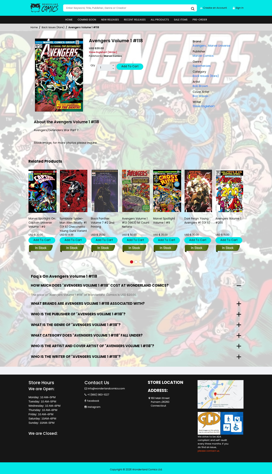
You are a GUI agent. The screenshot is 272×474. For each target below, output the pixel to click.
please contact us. (209, 450)
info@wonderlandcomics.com (106, 388)
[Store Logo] (44, 8)
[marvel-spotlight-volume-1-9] (136, 191)
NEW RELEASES (110, 19)
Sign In (239, 8)
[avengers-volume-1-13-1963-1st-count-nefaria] (105, 191)
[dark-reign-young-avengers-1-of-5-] (167, 191)
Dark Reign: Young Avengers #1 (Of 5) (166, 221)
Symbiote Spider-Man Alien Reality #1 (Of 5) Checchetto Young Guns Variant (42, 225)
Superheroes (202, 66)
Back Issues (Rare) (53, 27)
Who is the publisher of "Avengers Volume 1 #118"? (78, 314)
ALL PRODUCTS (160, 19)
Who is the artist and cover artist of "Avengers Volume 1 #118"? (92, 346)
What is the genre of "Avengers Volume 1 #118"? (76, 324)
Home (34, 27)
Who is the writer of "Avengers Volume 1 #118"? (76, 356)
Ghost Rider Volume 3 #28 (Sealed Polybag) (228, 223)
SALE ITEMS (180, 19)
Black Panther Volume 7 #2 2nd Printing (71, 223)
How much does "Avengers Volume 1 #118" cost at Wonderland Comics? (100, 285)
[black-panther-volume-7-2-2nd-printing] (74, 191)
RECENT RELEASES (135, 19)
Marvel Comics (203, 56)
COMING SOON (87, 19)
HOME (69, 19)
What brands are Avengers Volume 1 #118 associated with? (88, 303)
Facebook (93, 401)
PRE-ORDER (200, 19)
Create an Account (215, 8)
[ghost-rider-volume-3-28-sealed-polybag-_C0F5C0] (229, 191)
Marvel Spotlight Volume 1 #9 (133, 221)
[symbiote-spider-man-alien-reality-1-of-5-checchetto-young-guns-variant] (42, 191)
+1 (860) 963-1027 (98, 394)
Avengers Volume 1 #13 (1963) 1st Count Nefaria (104, 223)
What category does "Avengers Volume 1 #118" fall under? (87, 335)
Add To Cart (130, 66)
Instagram (94, 407)
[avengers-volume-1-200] (198, 191)
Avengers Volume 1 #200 (197, 221)
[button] (131, 261)
